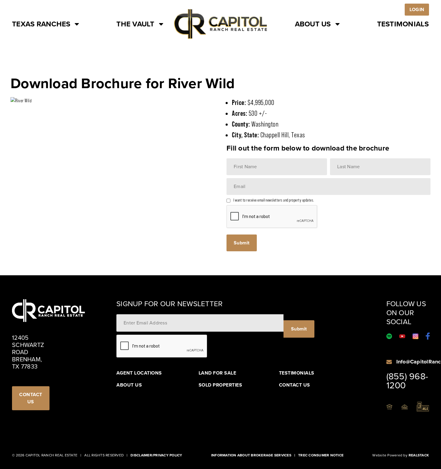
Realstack (419, 455)
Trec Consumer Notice (321, 455)
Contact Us (294, 385)
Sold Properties (220, 385)
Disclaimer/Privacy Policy (156, 455)
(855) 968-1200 (407, 381)
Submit (242, 242)
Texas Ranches (41, 24)
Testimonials (403, 24)
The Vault (135, 24)
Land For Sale (217, 373)
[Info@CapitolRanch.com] (389, 362)
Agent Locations (139, 373)
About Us (313, 24)
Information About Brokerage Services (251, 455)
